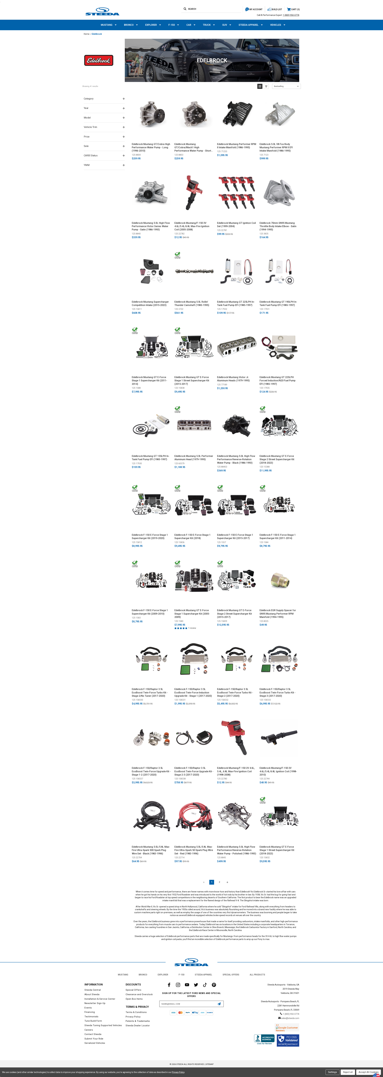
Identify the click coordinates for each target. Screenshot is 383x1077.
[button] (259, 86)
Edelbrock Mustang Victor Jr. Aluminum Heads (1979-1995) (233, 379)
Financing (90, 1012)
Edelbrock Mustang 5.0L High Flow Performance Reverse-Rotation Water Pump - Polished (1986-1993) (236, 850)
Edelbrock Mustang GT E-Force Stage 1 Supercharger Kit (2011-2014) (149, 380)
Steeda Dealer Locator (138, 1025)
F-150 (171, 24)
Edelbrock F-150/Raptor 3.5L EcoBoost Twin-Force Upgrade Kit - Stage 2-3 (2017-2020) (193, 771)
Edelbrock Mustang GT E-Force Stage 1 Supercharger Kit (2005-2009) (192, 613)
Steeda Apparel (249, 24)
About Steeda (92, 994)
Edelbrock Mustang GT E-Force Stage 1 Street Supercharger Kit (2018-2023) (277, 850)
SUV (224, 24)
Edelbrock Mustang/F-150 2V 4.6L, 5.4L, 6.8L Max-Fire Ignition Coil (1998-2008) (236, 771)
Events (88, 1008)
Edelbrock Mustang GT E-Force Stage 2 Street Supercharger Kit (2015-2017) (234, 613)
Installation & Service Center (100, 999)
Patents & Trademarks (138, 1021)
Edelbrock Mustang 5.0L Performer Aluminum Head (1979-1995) (193, 458)
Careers (89, 1030)
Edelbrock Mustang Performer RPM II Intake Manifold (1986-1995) (236, 146)
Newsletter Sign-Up (95, 1003)
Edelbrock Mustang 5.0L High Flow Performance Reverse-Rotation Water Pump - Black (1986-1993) (236, 459)
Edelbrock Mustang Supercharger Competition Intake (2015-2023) (150, 303)
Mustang (106, 24)
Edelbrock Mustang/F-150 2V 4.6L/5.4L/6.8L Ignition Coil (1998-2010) (278, 771)
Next (227, 882)
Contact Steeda (93, 1034)
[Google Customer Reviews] (287, 1027)
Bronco (129, 24)
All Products (257, 974)
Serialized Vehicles (95, 1043)
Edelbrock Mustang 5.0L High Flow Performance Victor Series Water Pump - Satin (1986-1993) (151, 226)
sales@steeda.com (290, 1018)
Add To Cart (151, 137)
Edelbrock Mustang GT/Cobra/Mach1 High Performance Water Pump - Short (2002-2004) (192, 148)
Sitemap (209, 1064)
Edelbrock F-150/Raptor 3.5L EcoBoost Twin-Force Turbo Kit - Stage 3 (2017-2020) (277, 692)
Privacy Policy (133, 1017)
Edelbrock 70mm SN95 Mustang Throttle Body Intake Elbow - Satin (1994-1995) (278, 226)
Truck (207, 24)
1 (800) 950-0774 (291, 15)
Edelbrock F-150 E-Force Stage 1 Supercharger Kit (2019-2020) (150, 536)
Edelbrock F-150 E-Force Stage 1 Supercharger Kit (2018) (192, 536)
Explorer (151, 24)
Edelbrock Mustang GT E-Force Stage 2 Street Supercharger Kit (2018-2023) (277, 459)
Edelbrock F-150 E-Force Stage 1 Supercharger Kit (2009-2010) (150, 612)
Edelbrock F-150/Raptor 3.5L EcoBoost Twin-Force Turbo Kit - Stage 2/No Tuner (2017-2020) (150, 692)
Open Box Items (134, 999)
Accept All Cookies (369, 1072)
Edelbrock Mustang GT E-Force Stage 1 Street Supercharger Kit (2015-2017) (191, 380)
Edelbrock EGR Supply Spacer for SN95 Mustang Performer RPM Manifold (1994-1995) (278, 613)
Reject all (348, 1072)
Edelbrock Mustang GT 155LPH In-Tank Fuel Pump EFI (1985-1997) (150, 458)
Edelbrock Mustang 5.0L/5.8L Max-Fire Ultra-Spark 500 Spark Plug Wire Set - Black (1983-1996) (151, 850)
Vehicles (275, 24)
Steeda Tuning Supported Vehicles (103, 1025)
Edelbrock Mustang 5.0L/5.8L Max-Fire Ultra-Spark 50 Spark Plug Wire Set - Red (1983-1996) (193, 850)
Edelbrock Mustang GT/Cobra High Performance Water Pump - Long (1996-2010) (151, 147)
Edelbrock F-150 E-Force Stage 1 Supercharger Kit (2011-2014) (278, 536)
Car (188, 24)
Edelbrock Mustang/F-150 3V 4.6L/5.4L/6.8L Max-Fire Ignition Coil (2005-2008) (191, 226)
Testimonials (91, 1016)
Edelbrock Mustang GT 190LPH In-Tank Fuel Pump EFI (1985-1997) (278, 303)
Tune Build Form (93, 1021)
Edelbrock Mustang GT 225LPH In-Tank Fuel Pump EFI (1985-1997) (236, 303)
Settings (332, 1072)
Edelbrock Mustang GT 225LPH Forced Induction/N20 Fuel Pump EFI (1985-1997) (277, 380)
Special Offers (231, 974)
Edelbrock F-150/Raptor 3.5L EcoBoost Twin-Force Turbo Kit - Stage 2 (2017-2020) (235, 692)
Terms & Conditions (136, 1012)
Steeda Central (93, 990)
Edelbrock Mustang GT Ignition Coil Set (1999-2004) (236, 225)
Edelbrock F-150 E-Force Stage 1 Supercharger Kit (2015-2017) (235, 536)
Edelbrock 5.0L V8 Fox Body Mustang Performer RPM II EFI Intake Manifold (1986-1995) (276, 147)
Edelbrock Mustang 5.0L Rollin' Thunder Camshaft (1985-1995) (191, 303)
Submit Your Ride (94, 1039)
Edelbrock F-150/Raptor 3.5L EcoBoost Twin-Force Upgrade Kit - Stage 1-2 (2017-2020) (151, 771)
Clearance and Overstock (139, 994)
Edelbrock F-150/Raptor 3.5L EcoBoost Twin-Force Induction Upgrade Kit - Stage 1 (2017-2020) (193, 692)
